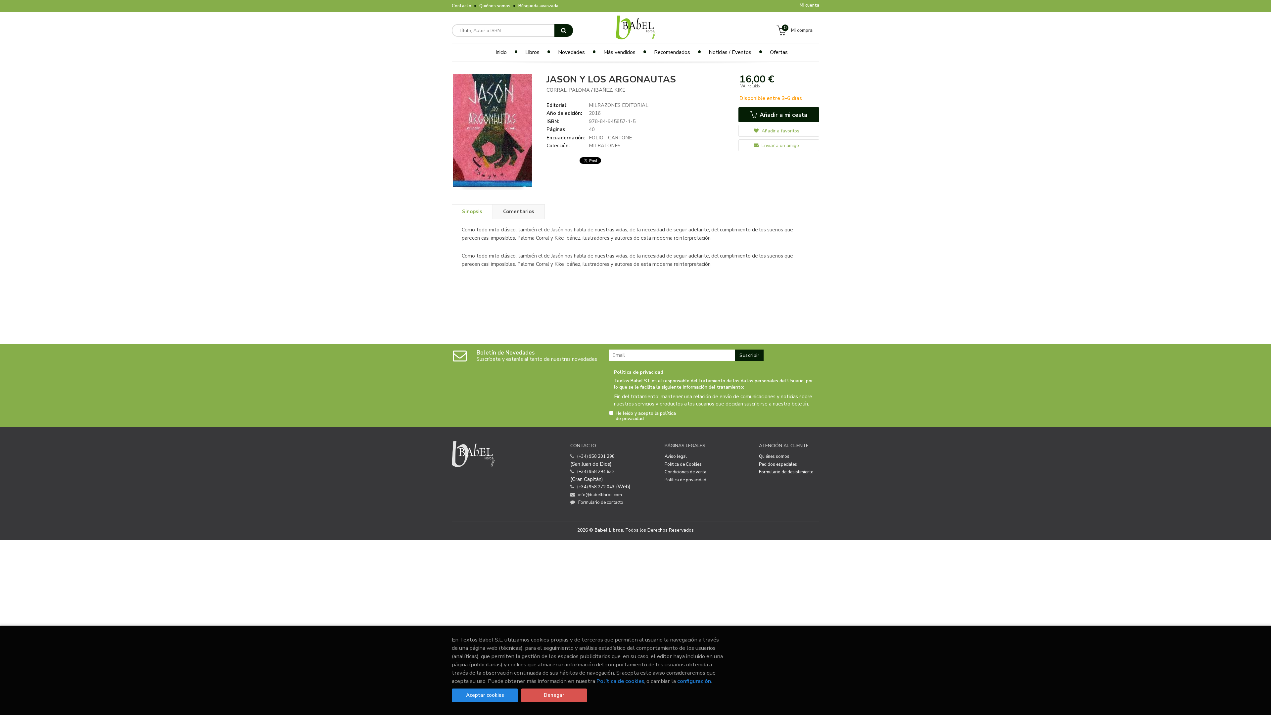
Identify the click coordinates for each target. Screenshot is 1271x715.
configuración (694, 681)
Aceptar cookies (485, 695)
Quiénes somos (494, 6)
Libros (532, 52)
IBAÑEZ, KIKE (609, 90)
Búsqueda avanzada (538, 6)
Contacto (461, 6)
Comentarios (518, 211)
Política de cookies (620, 681)
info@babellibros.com (600, 495)
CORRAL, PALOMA (568, 90)
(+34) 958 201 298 (596, 456)
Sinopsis (472, 211)
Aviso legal (676, 456)
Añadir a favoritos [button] (779, 131)
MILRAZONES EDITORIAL (618, 105)
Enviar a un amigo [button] (779, 145)
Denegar (554, 695)
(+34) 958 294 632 (596, 472)
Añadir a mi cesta (782, 115)
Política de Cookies (683, 464)
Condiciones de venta (685, 472)
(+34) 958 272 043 (596, 487)
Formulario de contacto (600, 502)
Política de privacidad (685, 480)
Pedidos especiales (778, 464)
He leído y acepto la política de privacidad (646, 416)
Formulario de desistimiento (786, 472)
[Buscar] (563, 30)
